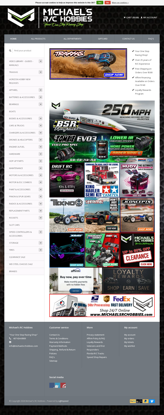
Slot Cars (14, 224)
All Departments (73, 38)
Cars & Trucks (16, 125)
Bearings (14, 104)
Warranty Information (59, 342)
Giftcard (102, 38)
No (107, 3)
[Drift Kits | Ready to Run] (66, 179)
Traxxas (13, 72)
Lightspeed (63, 401)
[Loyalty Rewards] (128, 280)
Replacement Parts (19, 210)
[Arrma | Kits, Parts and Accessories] (101, 214)
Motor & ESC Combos (20, 182)
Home (13, 38)
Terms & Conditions (58, 338)
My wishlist (129, 346)
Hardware (14, 154)
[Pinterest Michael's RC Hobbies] (57, 385)
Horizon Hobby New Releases (19, 81)
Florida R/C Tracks (95, 353)
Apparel (13, 90)
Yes (100, 3)
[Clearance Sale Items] (137, 249)
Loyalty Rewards (95, 342)
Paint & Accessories (19, 189)
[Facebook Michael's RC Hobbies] (51, 385)
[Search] (10, 50)
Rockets (13, 217)
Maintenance (16, 168)
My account (150, 17)
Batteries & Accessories (22, 97)
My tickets (129, 342)
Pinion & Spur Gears (20, 196)
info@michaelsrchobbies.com (23, 346)
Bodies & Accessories (20, 118)
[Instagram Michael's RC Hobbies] (63, 385)
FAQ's (151, 38)
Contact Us (128, 38)
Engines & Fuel (17, 146)
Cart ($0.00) (132, 17)
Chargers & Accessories (22, 132)
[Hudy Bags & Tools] (137, 179)
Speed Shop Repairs (97, 357)
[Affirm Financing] (75, 280)
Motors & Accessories (21, 175)
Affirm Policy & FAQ (96, 338)
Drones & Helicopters (21, 139)
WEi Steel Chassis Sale (21, 264)
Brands (13, 271)
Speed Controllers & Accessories (20, 234)
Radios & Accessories (20, 203)
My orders (129, 338)
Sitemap (53, 360)
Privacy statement (95, 334)
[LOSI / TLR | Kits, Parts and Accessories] (88, 63)
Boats (12, 111)
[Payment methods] (133, 400)
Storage (13, 242)
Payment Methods (58, 346)
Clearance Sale (17, 257)
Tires (11, 249)
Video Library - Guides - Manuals (21, 63)
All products (38, 38)
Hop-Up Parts (16, 161)
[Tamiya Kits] (101, 179)
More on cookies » (120, 3)
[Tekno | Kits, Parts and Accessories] (66, 214)
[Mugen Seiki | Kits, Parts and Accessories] (101, 249)
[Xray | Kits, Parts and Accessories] (66, 249)
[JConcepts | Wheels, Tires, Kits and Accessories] (137, 214)
